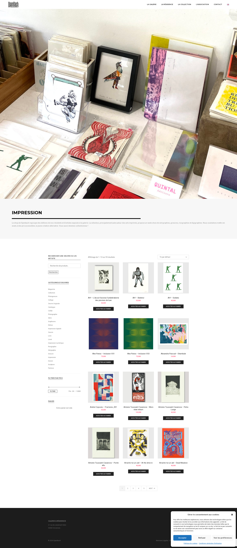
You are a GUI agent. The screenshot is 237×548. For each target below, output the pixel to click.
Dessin (50, 361)
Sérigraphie (52, 350)
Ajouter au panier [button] (103, 309)
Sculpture (51, 364)
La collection (184, 4)
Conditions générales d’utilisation (210, 543)
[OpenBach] (13, 4)
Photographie (52, 314)
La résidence (167, 4)
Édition (50, 325)
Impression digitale (54, 329)
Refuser (202, 538)
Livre (49, 336)
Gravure (50, 354)
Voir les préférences (223, 538)
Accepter (182, 538)
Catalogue (51, 307)
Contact (218, 4)
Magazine (51, 289)
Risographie (52, 346)
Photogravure (52, 296)
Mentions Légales (162, 540)
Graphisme (52, 321)
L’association (202, 4)
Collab (50, 311)
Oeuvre (50, 332)
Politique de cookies (191, 543)
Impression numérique (56, 343)
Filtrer (52, 391)
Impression (52, 357)
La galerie (151, 4)
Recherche (53, 272)
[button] (232, 514)
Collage (50, 300)
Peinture (51, 368)
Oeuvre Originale (54, 303)
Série (50, 318)
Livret (50, 339)
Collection (51, 293)
